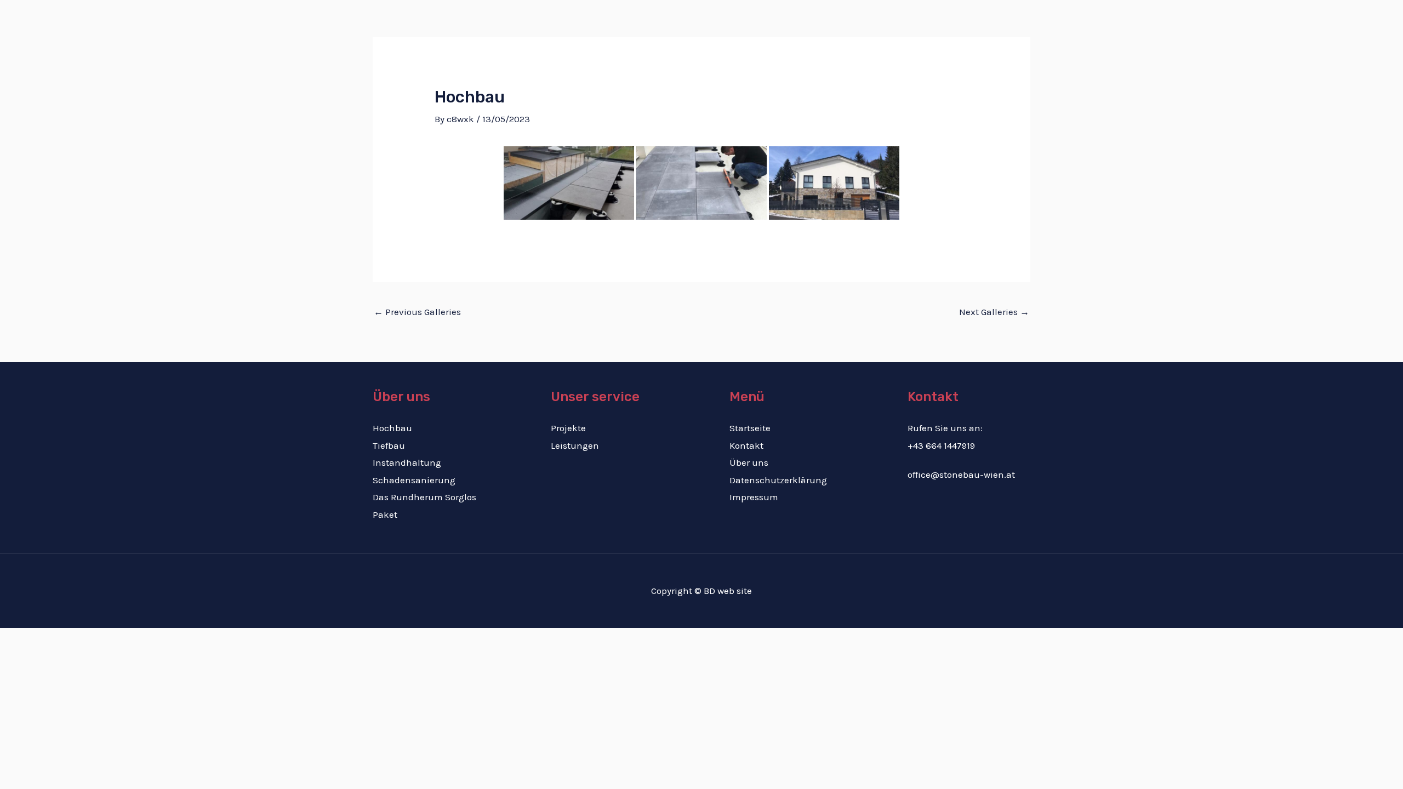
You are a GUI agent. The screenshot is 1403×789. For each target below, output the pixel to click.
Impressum (753, 496)
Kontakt (1006, 47)
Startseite (743, 47)
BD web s (722, 590)
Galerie (906, 47)
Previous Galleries (417, 311)
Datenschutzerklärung (778, 479)
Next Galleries (994, 311)
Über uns (955, 47)
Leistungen (802, 47)
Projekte (858, 47)
